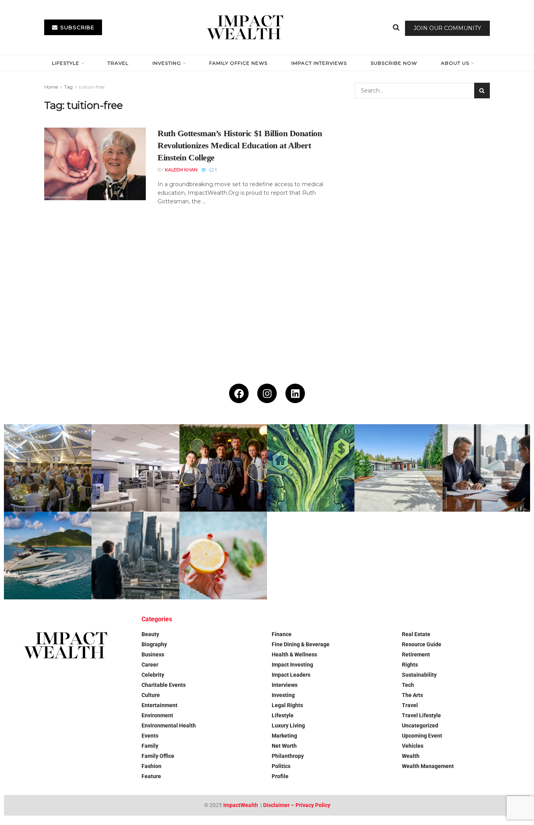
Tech (408, 685)
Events (150, 736)
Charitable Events (164, 685)
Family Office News (238, 63)
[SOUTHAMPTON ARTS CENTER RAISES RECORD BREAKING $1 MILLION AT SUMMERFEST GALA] (47, 468)
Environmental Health (169, 725)
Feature (151, 776)
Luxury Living (288, 725)
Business (153, 654)
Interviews (284, 685)
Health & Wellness (294, 654)
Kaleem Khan (181, 169)
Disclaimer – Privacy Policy (296, 805)
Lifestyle (65, 63)
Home (51, 87)
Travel (118, 63)
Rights (410, 664)
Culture (151, 695)
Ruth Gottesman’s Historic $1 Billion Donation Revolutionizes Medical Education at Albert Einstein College (240, 145)
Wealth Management (428, 766)
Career (150, 664)
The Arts (412, 695)
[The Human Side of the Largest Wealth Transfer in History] (311, 468)
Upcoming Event (422, 736)
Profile (280, 776)
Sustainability (419, 675)
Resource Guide (421, 644)
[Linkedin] (295, 393)
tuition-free (91, 87)
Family (150, 746)
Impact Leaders (291, 675)
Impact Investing (292, 664)
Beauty (150, 634)
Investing (166, 63)
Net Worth (284, 746)
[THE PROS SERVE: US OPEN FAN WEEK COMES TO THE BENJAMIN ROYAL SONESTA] (223, 468)
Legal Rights (287, 705)
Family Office (158, 756)
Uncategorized (420, 725)
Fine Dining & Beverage (301, 644)
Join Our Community (447, 28)
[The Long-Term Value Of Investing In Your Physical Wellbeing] (223, 555)
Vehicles (412, 746)
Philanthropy (288, 756)
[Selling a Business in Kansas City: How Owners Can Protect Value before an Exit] (486, 468)
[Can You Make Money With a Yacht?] (47, 555)
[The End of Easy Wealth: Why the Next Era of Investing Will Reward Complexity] (135, 555)
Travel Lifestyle (421, 715)
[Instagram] (267, 393)
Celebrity (153, 675)
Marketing (284, 736)
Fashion (151, 766)
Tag (68, 87)
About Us (455, 63)
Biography (154, 644)
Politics (281, 766)
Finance (282, 634)
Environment (157, 715)
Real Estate (416, 634)
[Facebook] (239, 393)
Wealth (410, 756)
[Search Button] (396, 27)
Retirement (416, 654)
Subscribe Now (394, 63)
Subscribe (76, 27)
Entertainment (159, 705)
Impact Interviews (319, 63)
